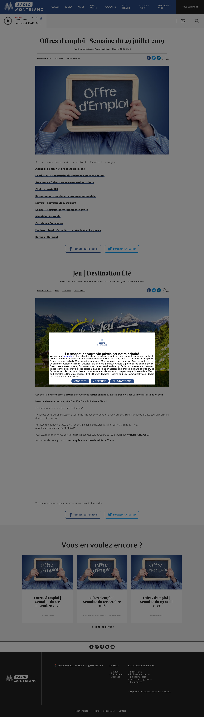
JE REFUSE (99, 381)
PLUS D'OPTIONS (122, 381)
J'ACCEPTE (80, 381)
